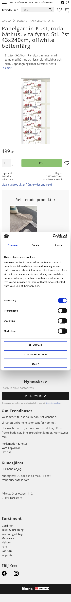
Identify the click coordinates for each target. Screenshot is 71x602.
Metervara (8, 538)
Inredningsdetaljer (13, 534)
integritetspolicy (53, 403)
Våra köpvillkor (11, 448)
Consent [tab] (13, 245)
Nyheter (7, 542)
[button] (4, 4)
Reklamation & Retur (14, 443)
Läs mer (7, 68)
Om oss (6, 452)
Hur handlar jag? (12, 469)
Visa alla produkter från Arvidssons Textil (27, 184)
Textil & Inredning (13, 530)
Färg (4, 547)
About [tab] (58, 245)
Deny (35, 363)
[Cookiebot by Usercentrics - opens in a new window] (52, 236)
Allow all (35, 345)
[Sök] (50, 9)
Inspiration (8, 555)
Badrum (7, 551)
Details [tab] (36, 245)
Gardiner (7, 526)
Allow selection (36, 354)
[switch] (62, 310)
